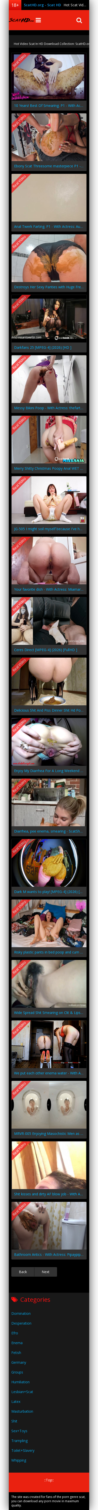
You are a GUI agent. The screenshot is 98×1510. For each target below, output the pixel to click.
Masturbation (22, 1411)
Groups (17, 1372)
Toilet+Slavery (22, 1450)
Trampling (19, 1440)
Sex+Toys (19, 1430)
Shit (14, 1421)
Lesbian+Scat (22, 1391)
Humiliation (20, 1382)
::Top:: (49, 1480)
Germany (18, 1362)
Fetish (16, 1352)
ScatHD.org (21, 20)
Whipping (18, 1460)
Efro (14, 1333)
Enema (17, 1342)
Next (46, 1271)
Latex (15, 1401)
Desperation (21, 1323)
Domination (21, 1313)
